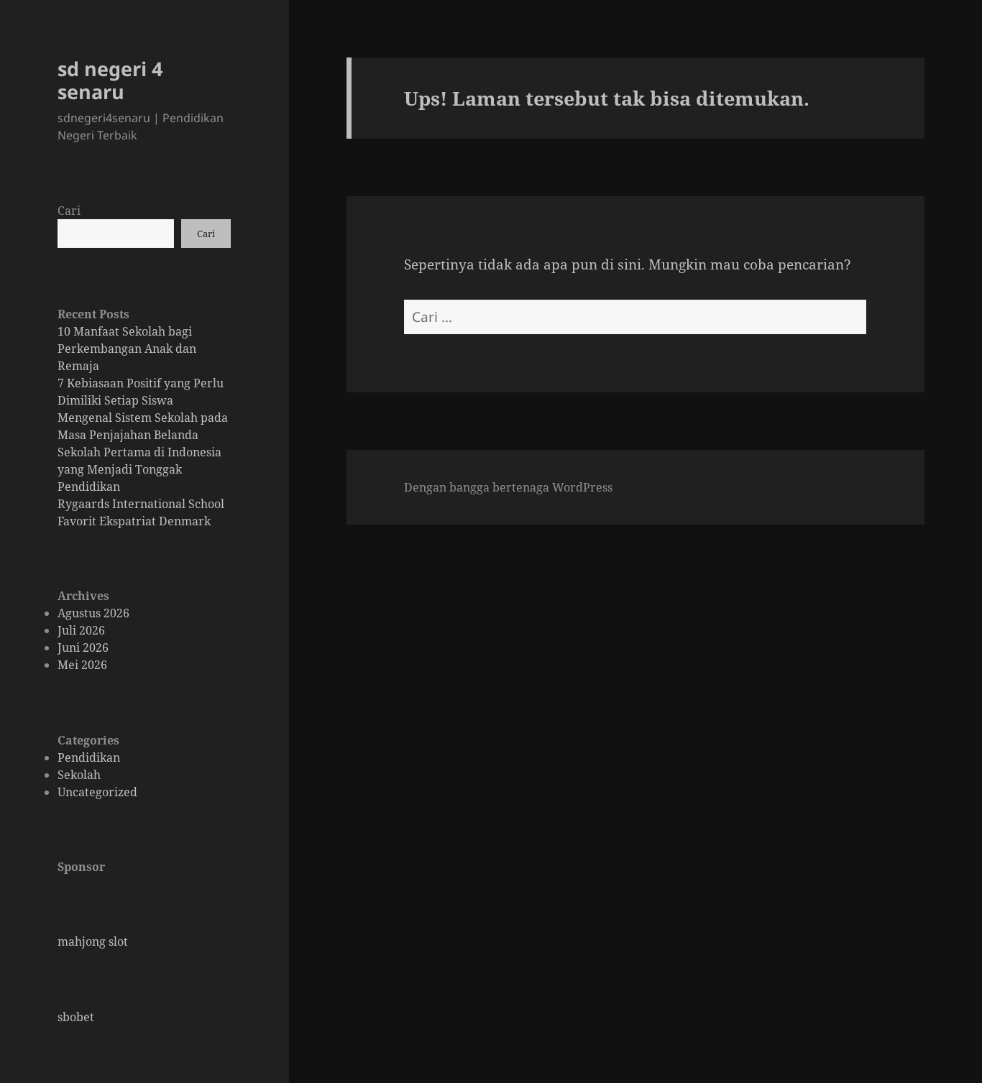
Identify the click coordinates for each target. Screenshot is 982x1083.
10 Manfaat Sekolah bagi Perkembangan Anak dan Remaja (127, 348)
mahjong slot (93, 941)
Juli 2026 (81, 630)
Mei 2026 (82, 665)
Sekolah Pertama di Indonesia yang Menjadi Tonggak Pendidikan (139, 469)
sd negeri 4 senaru (110, 80)
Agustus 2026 (93, 613)
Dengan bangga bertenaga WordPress (508, 487)
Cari (69, 210)
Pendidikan (89, 757)
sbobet (76, 1017)
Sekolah (79, 775)
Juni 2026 (83, 647)
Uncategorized (97, 792)
